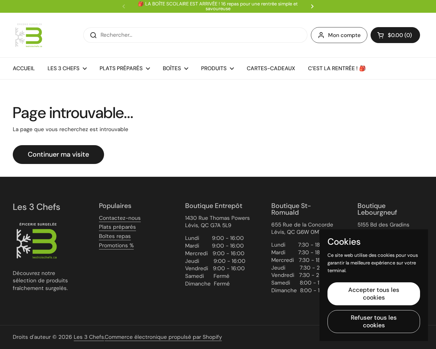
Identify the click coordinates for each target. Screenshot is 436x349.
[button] (395, 35)
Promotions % (116, 245)
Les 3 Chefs (89, 336)
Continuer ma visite (58, 154)
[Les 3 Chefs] (29, 35)
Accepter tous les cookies (373, 293)
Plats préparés (117, 226)
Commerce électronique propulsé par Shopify (163, 336)
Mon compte (344, 35)
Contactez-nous (120, 217)
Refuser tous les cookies (374, 321)
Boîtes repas (115, 236)
